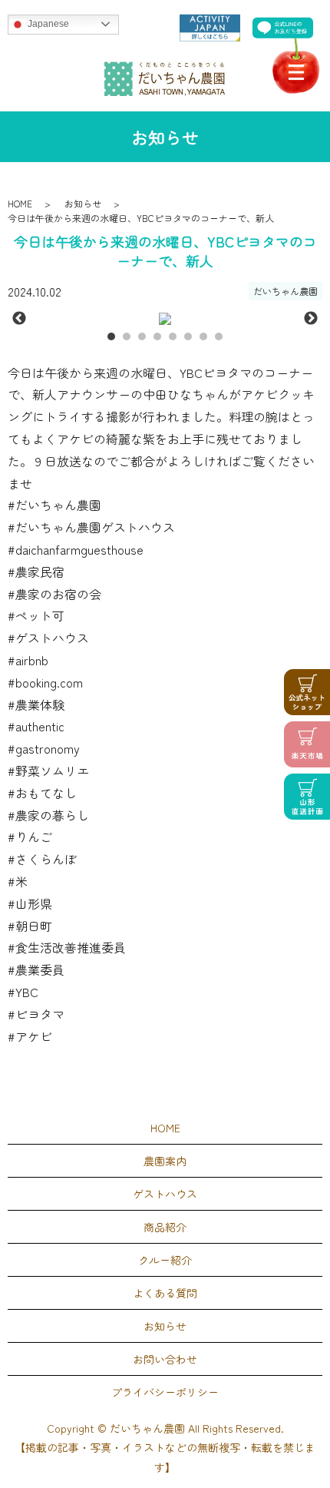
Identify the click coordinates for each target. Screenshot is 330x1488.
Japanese (47, 23)
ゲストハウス (165, 1193)
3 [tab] (142, 336)
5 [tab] (172, 336)
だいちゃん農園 (285, 290)
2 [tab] (126, 336)
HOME (20, 203)
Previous (19, 318)
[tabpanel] (165, 319)
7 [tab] (203, 336)
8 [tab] (218, 336)
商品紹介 (165, 1226)
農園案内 (165, 1160)
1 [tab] (111, 336)
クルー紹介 (165, 1260)
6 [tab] (188, 336)
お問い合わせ (165, 1359)
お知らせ (82, 203)
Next (310, 318)
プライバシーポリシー (165, 1392)
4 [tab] (157, 336)
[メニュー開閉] (296, 72)
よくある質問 (165, 1293)
